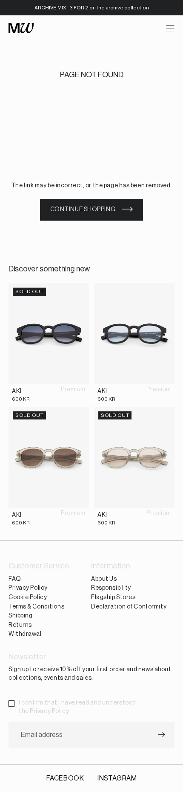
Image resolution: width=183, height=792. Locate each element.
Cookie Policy (28, 597)
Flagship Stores (113, 597)
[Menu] (170, 28)
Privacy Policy (28, 588)
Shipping (20, 616)
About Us (104, 579)
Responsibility (111, 588)
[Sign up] (162, 735)
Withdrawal (25, 635)
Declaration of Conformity (128, 607)
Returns (20, 625)
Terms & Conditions (36, 607)
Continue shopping (83, 210)
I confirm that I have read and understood (77, 707)
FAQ (15, 579)
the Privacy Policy (44, 711)
